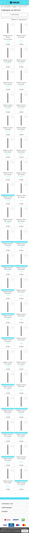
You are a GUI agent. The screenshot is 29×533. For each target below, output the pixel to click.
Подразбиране (22, 19)
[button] (14, 504)
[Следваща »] (18, 493)
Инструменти (7, 6)
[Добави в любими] (12, 23)
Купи (8, 44)
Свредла (14, 6)
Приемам (24, 531)
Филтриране (15, 14)
